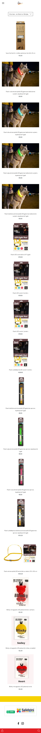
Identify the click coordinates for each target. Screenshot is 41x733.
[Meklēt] (38, 730)
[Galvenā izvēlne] (3, 3)
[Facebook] (18, 723)
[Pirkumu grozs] (2, 730)
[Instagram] (23, 723)
